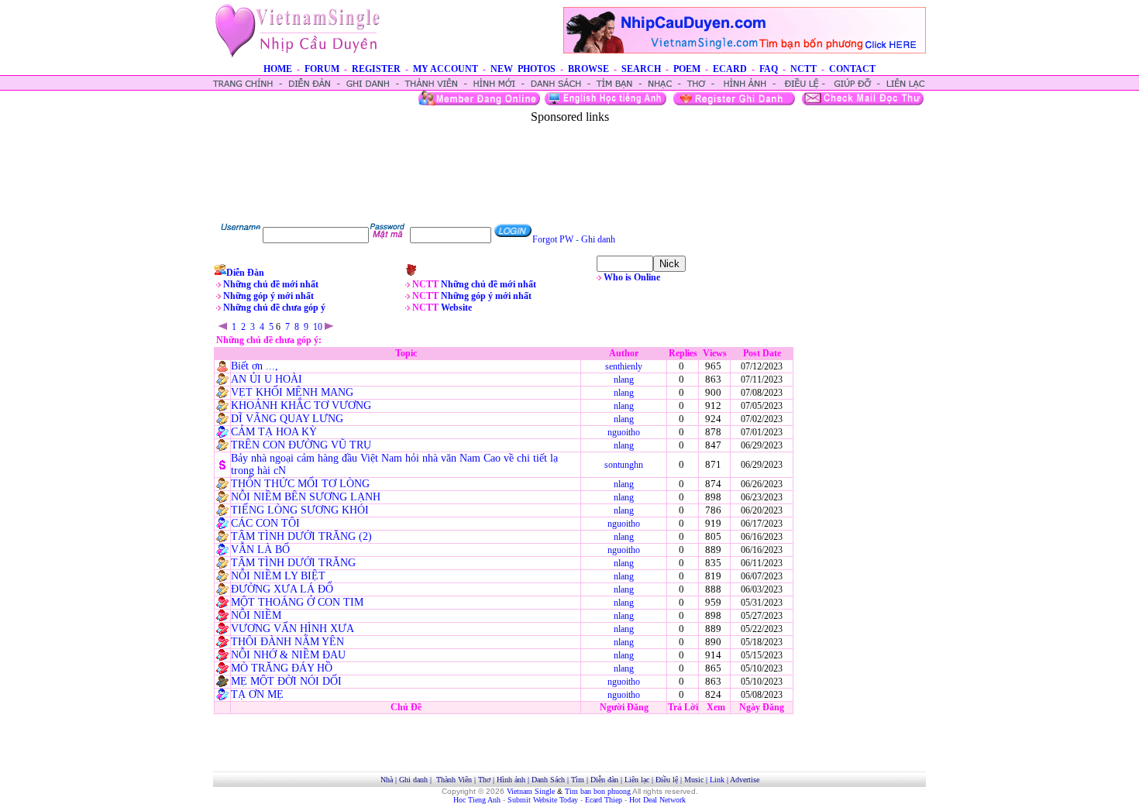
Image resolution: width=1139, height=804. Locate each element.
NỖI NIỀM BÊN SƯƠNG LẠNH (305, 497)
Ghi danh (598, 239)
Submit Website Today (543, 799)
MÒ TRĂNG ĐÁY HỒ (281, 668)
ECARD (730, 69)
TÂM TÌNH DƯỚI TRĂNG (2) (301, 536)
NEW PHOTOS (523, 69)
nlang (624, 379)
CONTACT (852, 69)
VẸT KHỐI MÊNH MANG (292, 392)
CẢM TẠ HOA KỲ (274, 432)
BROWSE (588, 69)
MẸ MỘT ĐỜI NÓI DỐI (286, 681)
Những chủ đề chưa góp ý (274, 307)
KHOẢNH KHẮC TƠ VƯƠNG (301, 405)
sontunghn (623, 464)
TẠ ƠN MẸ (257, 694)
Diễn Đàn (245, 272)
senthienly (623, 366)
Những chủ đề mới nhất (270, 284)
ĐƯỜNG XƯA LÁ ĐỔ (282, 589)
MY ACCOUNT (445, 69)
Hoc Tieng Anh (477, 799)
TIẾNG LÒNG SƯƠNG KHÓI (300, 510)
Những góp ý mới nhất (268, 295)
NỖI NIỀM (256, 615)
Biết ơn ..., (254, 366)
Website (456, 307)
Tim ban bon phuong (598, 791)
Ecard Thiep (603, 799)
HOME (277, 69)
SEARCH (641, 69)
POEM (686, 69)
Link (717, 779)
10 (317, 326)
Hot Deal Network (657, 799)
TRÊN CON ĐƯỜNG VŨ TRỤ (301, 445)
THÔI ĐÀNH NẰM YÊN (287, 642)
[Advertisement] (569, 159)
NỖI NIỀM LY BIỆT (278, 576)
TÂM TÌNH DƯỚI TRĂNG (293, 563)
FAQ (768, 69)
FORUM (322, 69)
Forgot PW (552, 239)
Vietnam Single (531, 791)
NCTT (803, 69)
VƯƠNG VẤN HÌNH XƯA (292, 628)
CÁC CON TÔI (265, 523)
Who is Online (632, 277)
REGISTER (376, 69)
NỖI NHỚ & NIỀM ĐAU (288, 655)
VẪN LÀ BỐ (260, 549)
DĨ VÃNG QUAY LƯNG (287, 418)
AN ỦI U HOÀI (266, 379)
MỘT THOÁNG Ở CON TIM (297, 602)
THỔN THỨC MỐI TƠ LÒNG (300, 484)
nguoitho (623, 432)
